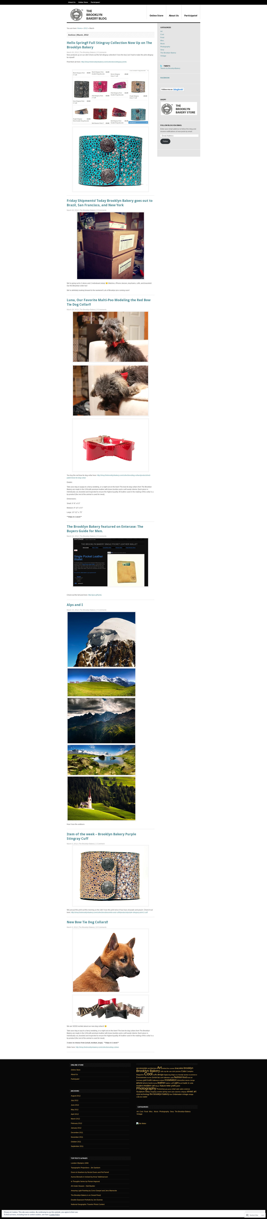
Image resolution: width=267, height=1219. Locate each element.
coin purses (176, 1071)
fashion (178, 1077)
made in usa (187, 1083)
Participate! (95, 2)
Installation (171, 1080)
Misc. (162, 41)
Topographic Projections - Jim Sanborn (85, 1168)
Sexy (162, 50)
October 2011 (76, 1142)
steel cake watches (174, 1092)
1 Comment (100, 844)
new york (171, 1085)
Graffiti (149, 1080)
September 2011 (77, 1146)
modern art (149, 1085)
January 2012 (76, 1128)
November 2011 (77, 1137)
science (187, 1089)
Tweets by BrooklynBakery (170, 68)
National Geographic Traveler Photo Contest (87, 1204)
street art (191, 1091)
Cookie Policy (54, 1215)
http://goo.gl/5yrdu (95, 595)
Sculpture (140, 1091)
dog (169, 1075)
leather (161, 1082)
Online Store (83, 2)
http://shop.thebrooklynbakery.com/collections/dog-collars (97, 1047)
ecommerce (193, 1075)
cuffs (155, 1074)
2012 (86, 28)
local (180, 1083)
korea (155, 1083)
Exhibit (154, 1077)
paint (178, 1086)
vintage (185, 1094)
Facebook (165, 78)
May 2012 (74, 1110)
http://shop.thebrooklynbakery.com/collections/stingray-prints (104, 62)
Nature (163, 1085)
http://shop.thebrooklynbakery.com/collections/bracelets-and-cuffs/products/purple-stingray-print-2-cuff (109, 912)
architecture (152, 1068)
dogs (173, 1075)
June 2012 (75, 1105)
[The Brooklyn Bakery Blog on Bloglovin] (172, 91)
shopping (153, 1092)
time (171, 1094)
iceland (162, 1080)
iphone (139, 1083)
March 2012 (75, 1119)
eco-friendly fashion (182, 1075)
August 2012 (76, 1096)
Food (162, 37)
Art (161, 31)
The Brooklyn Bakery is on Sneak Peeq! (86, 1195)
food (185, 1077)
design (160, 1074)
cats (161, 1071)
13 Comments (101, 927)
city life (166, 1071)
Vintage (163, 56)
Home (79, 28)
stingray (183, 1092)
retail (174, 1089)
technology (145, 1094)
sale (177, 1089)
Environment (141, 1077)
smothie (159, 1092)
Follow (165, 141)
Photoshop (161, 1089)
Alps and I (75, 605)
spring (164, 1092)
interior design (190, 1080)
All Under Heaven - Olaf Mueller (83, 1186)
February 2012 (76, 1123)
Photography (165, 47)
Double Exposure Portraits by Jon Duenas (87, 1200)
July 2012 (74, 1100)
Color (183, 1071)
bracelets (179, 1068)
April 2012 (75, 1114)
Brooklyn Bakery (148, 1071)
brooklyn (188, 1068)
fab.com (160, 1077)
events (149, 1077)
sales (182, 1089)
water (145, 1097)
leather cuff (169, 1083)
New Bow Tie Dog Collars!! (87, 922)
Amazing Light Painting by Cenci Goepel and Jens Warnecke (94, 1191)
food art (189, 1077)
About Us (72, 2)
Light (176, 1083)
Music (162, 44)
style (138, 1094)
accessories (141, 1068)
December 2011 (77, 1133)
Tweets (167, 66)
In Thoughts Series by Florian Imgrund (85, 1181)
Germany (139, 1080)
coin (170, 1071)
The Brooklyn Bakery (88, 52)
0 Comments (101, 52)
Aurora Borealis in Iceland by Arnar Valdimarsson (89, 1177)
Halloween (155, 1080)
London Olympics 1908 (79, 1163)
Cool (162, 34)
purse (169, 1089)
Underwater (177, 1094)
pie (166, 1089)
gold (144, 1080)
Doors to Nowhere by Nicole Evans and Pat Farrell (90, 1172)
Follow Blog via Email (171, 125)
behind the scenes (168, 1068)
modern (139, 1086)
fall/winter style (169, 1077)
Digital (166, 1075)
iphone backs (148, 1083)
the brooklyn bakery (159, 1094)
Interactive (181, 1080)
